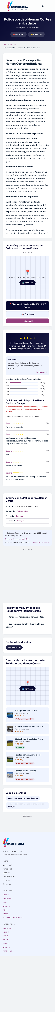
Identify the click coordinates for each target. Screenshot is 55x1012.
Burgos (6, 910)
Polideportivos (14, 647)
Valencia (6, 943)
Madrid (6, 895)
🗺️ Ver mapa (27, 282)
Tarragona (7, 951)
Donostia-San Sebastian (13, 917)
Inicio (5, 44)
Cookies (6, 873)
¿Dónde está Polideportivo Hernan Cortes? (26, 617)
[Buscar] (43, 6)
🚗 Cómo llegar (27, 314)
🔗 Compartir (27, 321)
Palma (5, 914)
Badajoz (13, 44)
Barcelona (7, 898)
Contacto (7, 880)
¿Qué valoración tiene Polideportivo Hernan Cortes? (25, 625)
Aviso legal (7, 865)
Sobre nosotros (9, 876)
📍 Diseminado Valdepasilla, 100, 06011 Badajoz (27, 305)
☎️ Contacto (18, 34)
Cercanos (7, 884)
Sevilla (5, 902)
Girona (5, 939)
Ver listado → (41, 372)
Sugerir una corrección (39, 542)
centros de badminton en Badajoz (23, 798)
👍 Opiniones (36, 34)
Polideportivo (22, 511)
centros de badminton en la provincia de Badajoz (26, 805)
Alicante (6, 906)
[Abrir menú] (49, 6)
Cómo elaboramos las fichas (17, 539)
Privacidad (7, 869)
